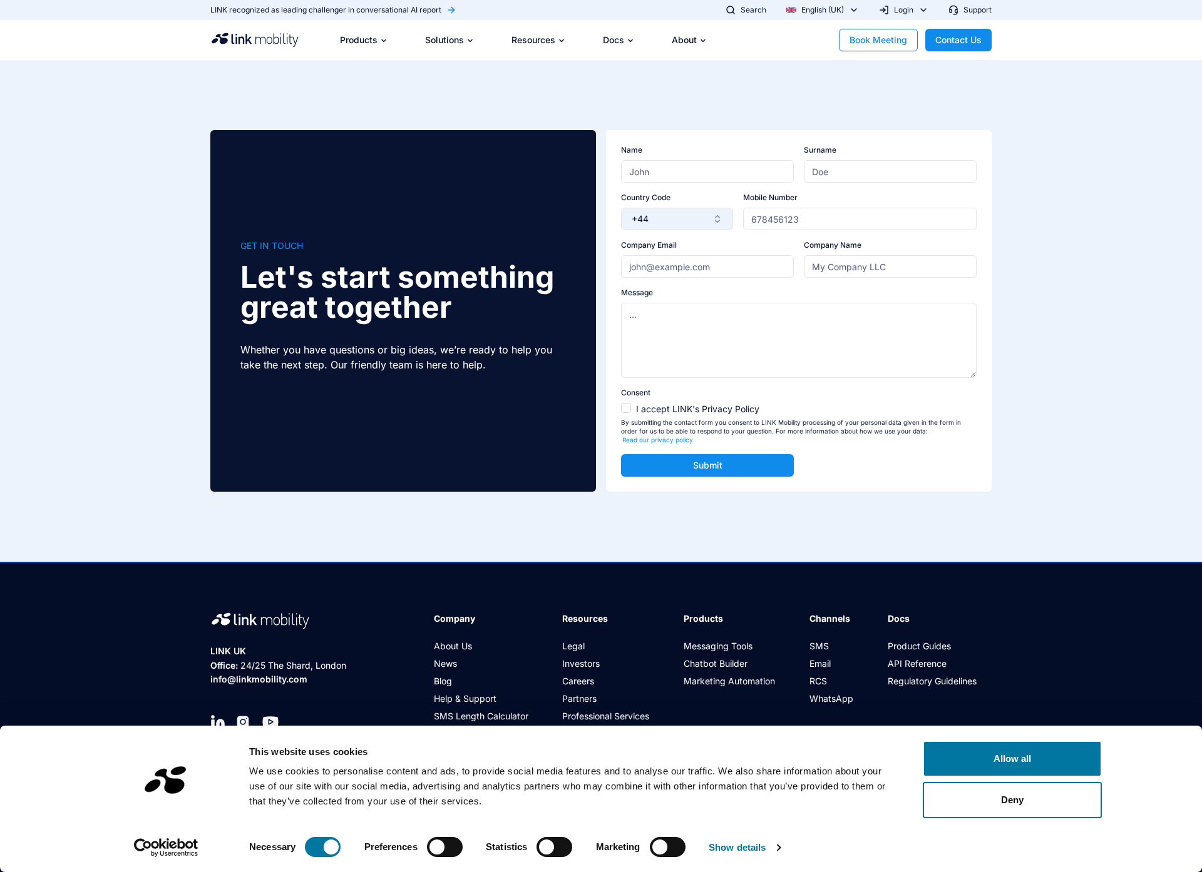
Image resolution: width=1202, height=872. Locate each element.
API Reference (917, 663)
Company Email (649, 245)
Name (631, 150)
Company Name (832, 245)
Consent (635, 392)
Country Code (645, 197)
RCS (818, 681)
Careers (578, 681)
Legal (573, 646)
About (684, 39)
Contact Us (958, 39)
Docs (613, 39)
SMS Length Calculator (481, 716)
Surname (820, 150)
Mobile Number (770, 197)
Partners (579, 698)
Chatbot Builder (715, 663)
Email (820, 663)
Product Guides (919, 646)
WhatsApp (831, 698)
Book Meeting (878, 39)
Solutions (444, 39)
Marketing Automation (729, 681)
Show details (737, 847)
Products (359, 39)
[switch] (445, 847)
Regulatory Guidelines (932, 681)
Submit (707, 465)
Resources (533, 39)
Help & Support (465, 698)
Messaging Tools (718, 646)
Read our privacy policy (657, 440)
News (445, 663)
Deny (1012, 799)
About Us (453, 646)
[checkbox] (626, 408)
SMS (819, 646)
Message (637, 292)
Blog (443, 681)
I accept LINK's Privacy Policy (697, 408)
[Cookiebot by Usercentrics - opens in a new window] (166, 847)
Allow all (1013, 758)
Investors (581, 663)
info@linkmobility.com (258, 679)
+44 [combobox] (640, 218)
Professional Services (605, 716)
